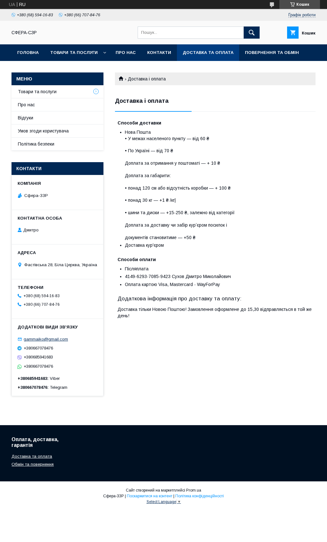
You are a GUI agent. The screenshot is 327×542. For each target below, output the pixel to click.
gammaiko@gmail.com (46, 339)
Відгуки (25, 117)
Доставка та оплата (208, 52)
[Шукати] (252, 32)
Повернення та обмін (272, 52)
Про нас (126, 52)
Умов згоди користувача (43, 130)
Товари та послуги (74, 52)
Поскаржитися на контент (149, 496)
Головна (28, 52)
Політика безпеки (36, 144)
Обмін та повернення (32, 464)
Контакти (159, 52)
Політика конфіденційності (199, 496)
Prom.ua (193, 490)
